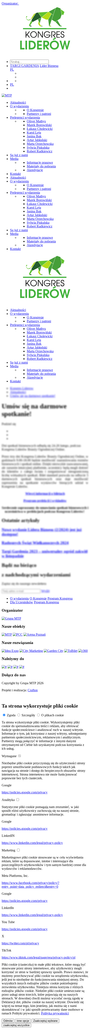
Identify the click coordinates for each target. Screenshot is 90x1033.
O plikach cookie (52, 715)
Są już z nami (19, 155)
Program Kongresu (60, 598)
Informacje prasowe (40, 162)
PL (12, 69)
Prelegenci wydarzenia (25, 117)
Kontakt (15, 174)
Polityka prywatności (55, 1013)
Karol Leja (34, 132)
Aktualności (18, 102)
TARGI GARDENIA (24, 66)
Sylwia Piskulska (38, 147)
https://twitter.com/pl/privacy (20, 943)
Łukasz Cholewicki (40, 129)
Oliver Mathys (36, 121)
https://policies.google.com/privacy (25, 792)
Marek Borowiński (39, 125)
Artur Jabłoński (37, 140)
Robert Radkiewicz (39, 151)
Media (14, 159)
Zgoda (11, 715)
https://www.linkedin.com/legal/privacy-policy (32, 843)
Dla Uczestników (21, 602)
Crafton (33, 690)
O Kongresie (35, 110)
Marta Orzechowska (40, 144)
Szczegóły (28, 715)
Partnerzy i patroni (39, 113)
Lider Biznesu (49, 66)
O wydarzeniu (19, 106)
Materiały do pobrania (41, 166)
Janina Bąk (34, 136)
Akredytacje (35, 170)
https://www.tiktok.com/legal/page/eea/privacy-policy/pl (38, 957)
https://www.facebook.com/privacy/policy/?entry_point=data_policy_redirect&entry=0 (30, 884)
